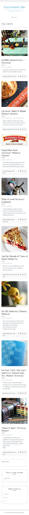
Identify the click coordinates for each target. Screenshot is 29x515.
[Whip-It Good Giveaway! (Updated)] (14, 194)
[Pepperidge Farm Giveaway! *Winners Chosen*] (14, 145)
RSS (4, 501)
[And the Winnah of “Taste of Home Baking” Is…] (14, 251)
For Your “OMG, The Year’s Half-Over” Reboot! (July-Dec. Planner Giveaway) (13, 373)
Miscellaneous (6, 67)
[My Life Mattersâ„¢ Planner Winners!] (14, 306)
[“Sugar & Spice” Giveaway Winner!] (14, 423)
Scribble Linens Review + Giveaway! (13, 61)
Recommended (18, 118)
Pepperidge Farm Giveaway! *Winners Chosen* (10, 153)
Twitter (5, 497)
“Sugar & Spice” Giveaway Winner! (13, 429)
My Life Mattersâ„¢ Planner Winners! (14, 312)
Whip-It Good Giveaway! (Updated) (12, 200)
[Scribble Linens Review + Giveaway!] (14, 55)
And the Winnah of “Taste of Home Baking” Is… (14, 257)
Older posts (5, 461)
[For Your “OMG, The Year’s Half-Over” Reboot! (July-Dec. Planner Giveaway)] (14, 365)
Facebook (5, 494)
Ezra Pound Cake (14, 7)
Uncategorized (7, 380)
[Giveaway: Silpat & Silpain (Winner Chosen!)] (14, 106)
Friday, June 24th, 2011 (9, 393)
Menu (15, 17)
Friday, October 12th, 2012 (10, 129)
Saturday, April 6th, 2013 (9, 76)
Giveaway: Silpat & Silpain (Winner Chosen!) (13, 112)
